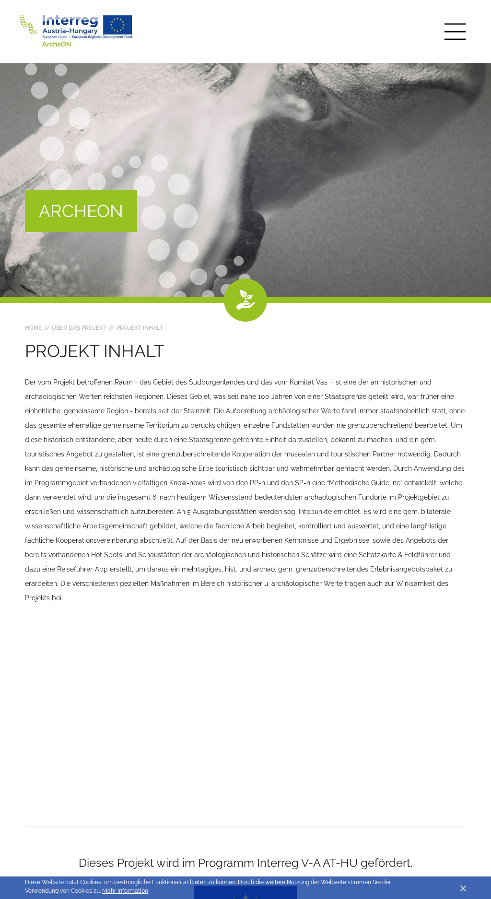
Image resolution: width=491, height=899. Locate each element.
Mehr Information (125, 890)
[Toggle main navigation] (455, 31)
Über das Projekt (79, 328)
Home (33, 328)
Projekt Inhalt (140, 328)
